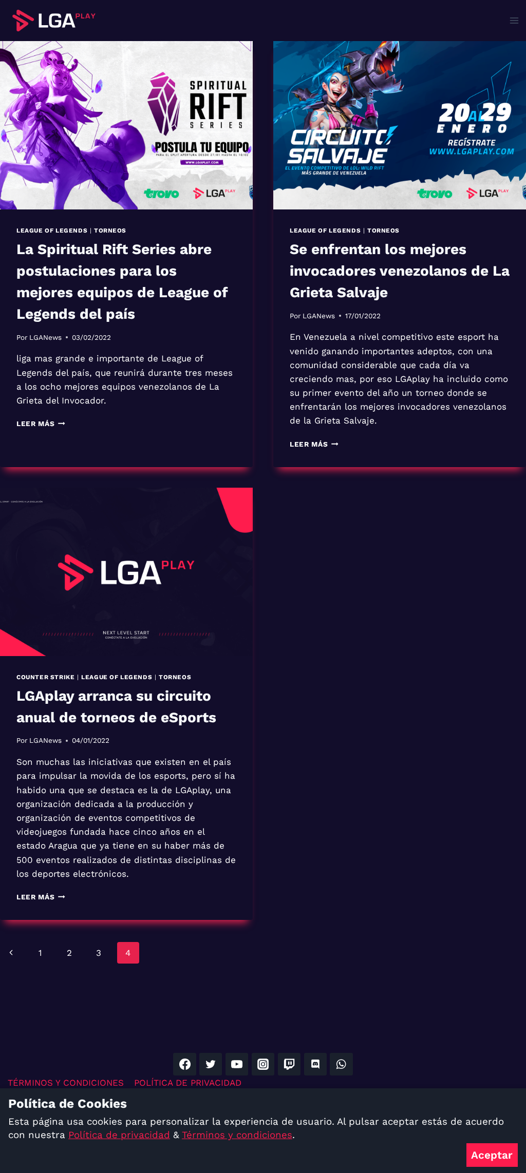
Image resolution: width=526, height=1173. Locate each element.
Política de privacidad (119, 1135)
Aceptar (492, 1155)
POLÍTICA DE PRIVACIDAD (187, 1083)
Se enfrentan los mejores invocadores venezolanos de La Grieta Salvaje (400, 271)
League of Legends (51, 230)
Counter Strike (45, 677)
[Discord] (315, 1064)
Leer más (40, 423)
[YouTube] (237, 1064)
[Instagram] (263, 1064)
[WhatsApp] (341, 1064)
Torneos (110, 230)
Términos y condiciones (237, 1135)
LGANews (45, 337)
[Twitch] (289, 1064)
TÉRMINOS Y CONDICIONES (66, 1083)
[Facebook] (184, 1064)
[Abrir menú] (513, 20)
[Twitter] (210, 1064)
